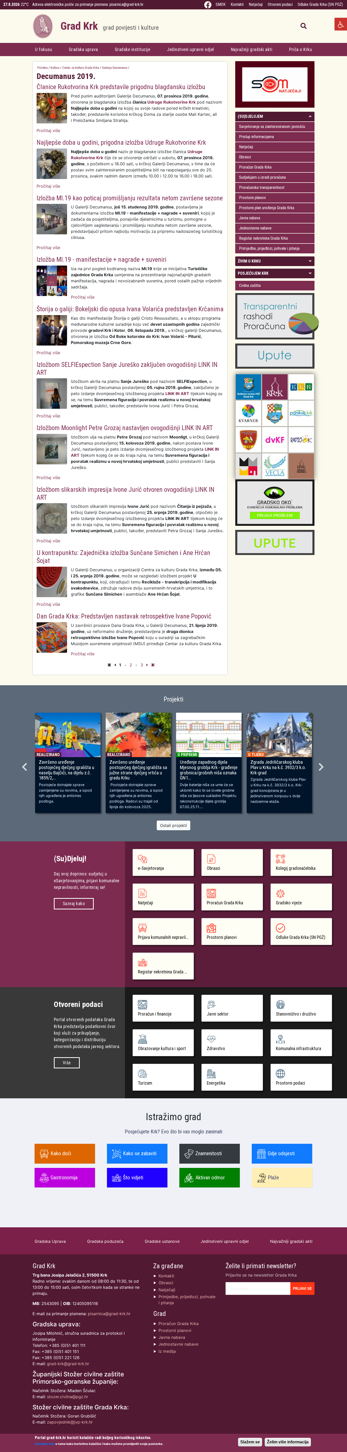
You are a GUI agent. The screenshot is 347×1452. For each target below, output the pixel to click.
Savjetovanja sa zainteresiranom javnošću (272, 126)
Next (322, 765)
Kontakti (237, 4)
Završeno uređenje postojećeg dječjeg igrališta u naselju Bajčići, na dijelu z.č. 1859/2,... (66, 770)
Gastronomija (64, 1177)
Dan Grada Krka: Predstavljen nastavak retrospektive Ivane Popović (124, 616)
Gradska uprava (83, 49)
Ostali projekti (173, 825)
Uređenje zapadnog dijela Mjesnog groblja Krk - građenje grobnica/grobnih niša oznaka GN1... (209, 770)
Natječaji (256, 4)
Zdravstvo (216, 1048)
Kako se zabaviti (139, 1153)
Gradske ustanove (162, 1241)
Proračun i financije (154, 1014)
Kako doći (61, 1153)
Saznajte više (45, 1444)
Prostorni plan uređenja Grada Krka (266, 207)
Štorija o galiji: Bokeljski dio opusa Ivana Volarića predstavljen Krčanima (130, 309)
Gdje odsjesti (281, 1153)
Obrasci (245, 157)
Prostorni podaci (290, 1083)
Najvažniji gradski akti (252, 49)
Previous (25, 765)
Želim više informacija (288, 1442)
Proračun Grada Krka (255, 167)
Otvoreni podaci (280, 4)
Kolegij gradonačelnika (296, 868)
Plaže (273, 1177)
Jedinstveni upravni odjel (190, 49)
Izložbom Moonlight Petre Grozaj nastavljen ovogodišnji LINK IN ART (125, 428)
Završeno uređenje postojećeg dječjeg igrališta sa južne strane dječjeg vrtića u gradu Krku (138, 770)
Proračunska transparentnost (262, 187)
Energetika (216, 1083)
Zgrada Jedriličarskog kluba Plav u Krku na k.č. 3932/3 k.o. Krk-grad (278, 767)
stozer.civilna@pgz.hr (67, 1396)
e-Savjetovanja (151, 868)
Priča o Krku (300, 49)
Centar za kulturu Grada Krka (80, 68)
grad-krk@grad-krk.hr (68, 1363)
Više (67, 1062)
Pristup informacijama (256, 136)
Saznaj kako (74, 903)
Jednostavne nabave (255, 228)
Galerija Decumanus (114, 68)
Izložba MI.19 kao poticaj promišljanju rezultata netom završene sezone (130, 198)
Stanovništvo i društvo (296, 1014)
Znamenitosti (208, 1153)
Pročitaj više (48, 130)
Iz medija (167, 1351)
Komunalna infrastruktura (298, 1048)
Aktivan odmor (210, 1177)
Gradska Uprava (50, 1241)
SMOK (221, 4)
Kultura (55, 68)
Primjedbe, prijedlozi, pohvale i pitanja (269, 248)
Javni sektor (218, 1014)
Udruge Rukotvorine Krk (171, 102)
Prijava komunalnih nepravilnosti (166, 937)
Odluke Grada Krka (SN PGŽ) (320, 4)
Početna (42, 68)
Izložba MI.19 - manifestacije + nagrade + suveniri (101, 259)
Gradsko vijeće (289, 902)
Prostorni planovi (252, 197)
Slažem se (250, 1442)
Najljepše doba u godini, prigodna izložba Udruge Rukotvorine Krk (121, 142)
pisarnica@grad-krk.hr (126, 4)
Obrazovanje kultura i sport (162, 1048)
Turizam (145, 1083)
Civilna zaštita (250, 285)
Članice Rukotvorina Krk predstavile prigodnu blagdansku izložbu (121, 87)
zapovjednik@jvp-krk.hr (70, 1422)
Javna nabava (249, 218)
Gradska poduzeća (105, 1241)
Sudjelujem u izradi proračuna (262, 177)
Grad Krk (109, 26)
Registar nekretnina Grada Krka (263, 238)
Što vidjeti (133, 1177)
